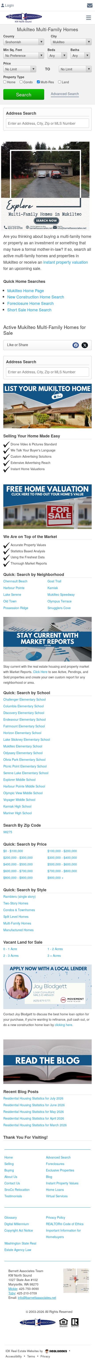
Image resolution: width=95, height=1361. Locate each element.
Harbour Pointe (14, 588)
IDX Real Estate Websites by (25, 1351)
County (8, 36)
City (54, 36)
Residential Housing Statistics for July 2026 (33, 1098)
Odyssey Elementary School (23, 753)
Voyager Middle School (19, 799)
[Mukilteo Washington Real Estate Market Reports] (47, 639)
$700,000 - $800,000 (62, 871)
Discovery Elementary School (23, 712)
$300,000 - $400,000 (62, 857)
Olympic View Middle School (23, 793)
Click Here (40, 671)
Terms (31, 1356)
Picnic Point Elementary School (25, 766)
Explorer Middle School (19, 779)
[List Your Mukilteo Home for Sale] (47, 406)
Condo (28, 82)
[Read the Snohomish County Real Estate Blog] (47, 1061)
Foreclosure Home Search (30, 303)
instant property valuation (65, 262)
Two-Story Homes (15, 903)
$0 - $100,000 (13, 851)
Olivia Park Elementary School (24, 759)
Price (7, 63)
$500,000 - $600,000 (62, 864)
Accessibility (14, 1356)
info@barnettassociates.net (37, 1297)
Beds (51, 49)
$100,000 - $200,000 (62, 851)
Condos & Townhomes (19, 910)
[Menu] (88, 17)
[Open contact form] (90, 4)
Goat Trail (54, 581)
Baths (74, 49)
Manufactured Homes (18, 930)
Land (65, 82)
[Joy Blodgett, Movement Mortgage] (47, 987)
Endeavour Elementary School (24, 719)
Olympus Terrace (60, 601)
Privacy (45, 1356)
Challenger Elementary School (24, 699)
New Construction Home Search (35, 297)
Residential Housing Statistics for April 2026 (33, 1118)
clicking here (63, 1024)
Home (10, 82)
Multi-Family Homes (17, 923)
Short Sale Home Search (29, 309)
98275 (7, 832)
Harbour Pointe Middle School (24, 786)
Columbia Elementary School (23, 706)
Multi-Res (47, 82)
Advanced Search (65, 93)
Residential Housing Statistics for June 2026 (34, 1105)
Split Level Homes (15, 916)
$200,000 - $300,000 (18, 857)
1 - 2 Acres (55, 949)
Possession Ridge (15, 608)
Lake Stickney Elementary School (26, 739)
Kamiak (53, 588)
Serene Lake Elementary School (25, 773)
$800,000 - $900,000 (18, 877)
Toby (11, 1293)
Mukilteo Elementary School (22, 746)
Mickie (12, 1288)
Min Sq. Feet (12, 49)
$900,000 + (55, 877)
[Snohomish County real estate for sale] (37, 1322)
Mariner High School (17, 813)
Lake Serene (12, 594)
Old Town (10, 601)
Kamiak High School (17, 806)
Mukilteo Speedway (61, 594)
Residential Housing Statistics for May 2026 (33, 1111)
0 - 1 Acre (10, 949)
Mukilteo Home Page (25, 290)
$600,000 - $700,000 (18, 871)
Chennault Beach (15, 581)
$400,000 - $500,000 (18, 864)
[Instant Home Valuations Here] (47, 506)
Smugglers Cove (59, 608)
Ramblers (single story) (19, 896)
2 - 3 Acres (11, 955)
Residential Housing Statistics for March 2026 (35, 1125)
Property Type (13, 77)
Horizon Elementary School (22, 732)
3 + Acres (54, 955)
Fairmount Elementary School (24, 726)
